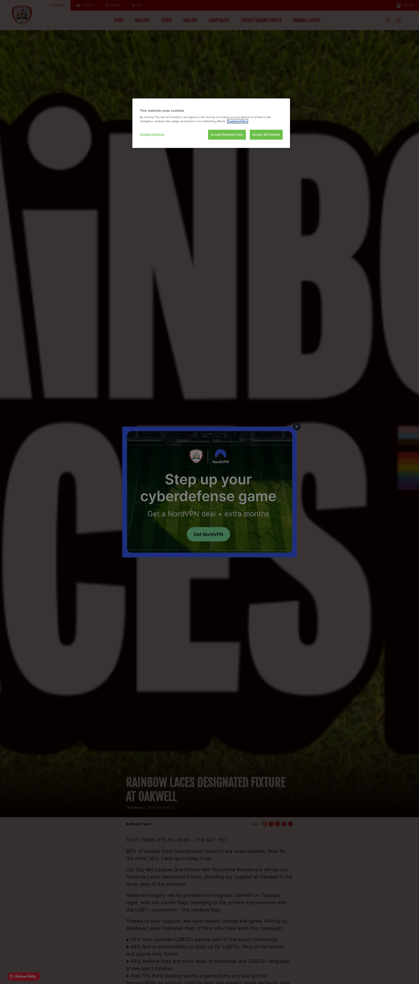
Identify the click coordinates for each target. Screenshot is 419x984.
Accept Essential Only (227, 134)
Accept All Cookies (266, 134)
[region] (211, 123)
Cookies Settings (152, 134)
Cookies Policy (238, 121)
